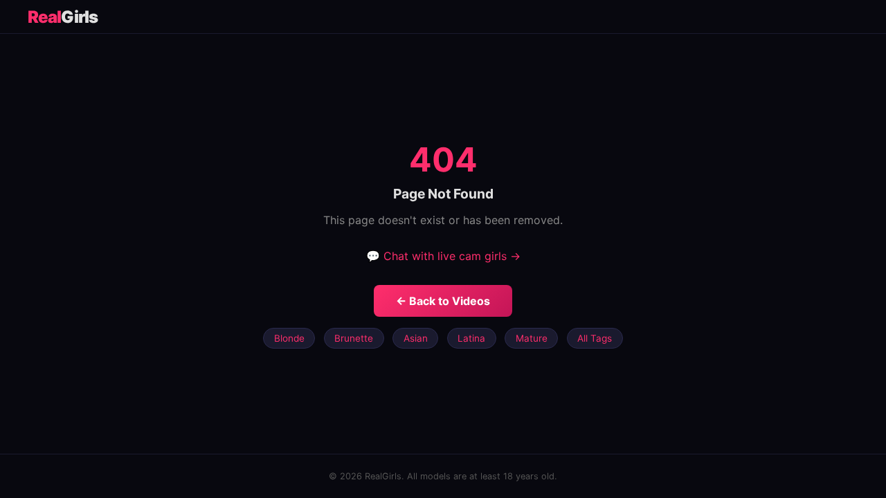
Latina (471, 338)
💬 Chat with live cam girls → (443, 256)
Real (63, 17)
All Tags (594, 338)
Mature (532, 338)
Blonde (289, 338)
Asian (416, 338)
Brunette (353, 338)
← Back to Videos (443, 301)
